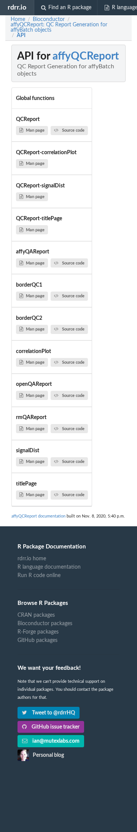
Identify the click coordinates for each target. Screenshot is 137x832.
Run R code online (39, 575)
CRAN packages (36, 615)
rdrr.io (17, 7)
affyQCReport (86, 56)
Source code (73, 130)
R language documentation (49, 567)
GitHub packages (37, 640)
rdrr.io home (32, 558)
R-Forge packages (38, 632)
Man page (35, 130)
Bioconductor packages (45, 623)
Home (18, 19)
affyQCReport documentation (38, 516)
